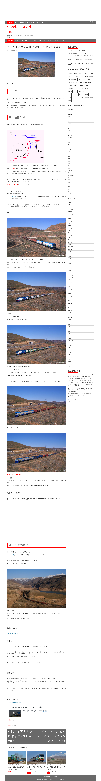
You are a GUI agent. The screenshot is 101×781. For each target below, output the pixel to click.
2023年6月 (70, 261)
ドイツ (69, 94)
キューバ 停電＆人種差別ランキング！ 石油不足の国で (79, 53)
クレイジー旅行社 (71, 144)
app (68, 111)
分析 (69, 156)
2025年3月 (70, 223)
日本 (78, 97)
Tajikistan (75, 85)
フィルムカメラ (71, 149)
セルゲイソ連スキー (21, 50)
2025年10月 (70, 214)
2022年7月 (70, 286)
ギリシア (70, 91)
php (68, 121)
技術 (69, 165)
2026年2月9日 (31, 764)
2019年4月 (70, 359)
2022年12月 (70, 275)
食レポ (69, 193)
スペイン (87, 91)
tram (16, 40)
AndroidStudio (71, 109)
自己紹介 (56, 40)
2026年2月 (70, 204)
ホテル (69, 151)
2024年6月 (70, 232)
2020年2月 (70, 336)
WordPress (70, 135)
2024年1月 (70, 244)
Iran (69, 79)
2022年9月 (70, 282)
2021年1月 (70, 314)
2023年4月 (70, 265)
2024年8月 (70, 230)
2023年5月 (70, 263)
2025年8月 (70, 218)
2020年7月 (70, 328)
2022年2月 (70, 298)
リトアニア (81, 94)
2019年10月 (70, 345)
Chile (69, 76)
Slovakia (70, 85)
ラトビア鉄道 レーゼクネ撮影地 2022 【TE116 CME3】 (80, 382)
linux (69, 116)
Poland (80, 82)
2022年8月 (70, 284)
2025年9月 (70, 216)
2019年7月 (70, 352)
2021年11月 (70, 305)
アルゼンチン (77, 88)
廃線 (21, 40)
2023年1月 (70, 272)
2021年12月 (70, 303)
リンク (62, 40)
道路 (69, 189)
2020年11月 (70, 319)
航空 (31, 40)
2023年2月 (70, 270)
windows (69, 132)
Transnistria (81, 85)
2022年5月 (70, 291)
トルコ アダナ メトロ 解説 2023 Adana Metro (22, 736)
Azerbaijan (81, 73)
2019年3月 (70, 361)
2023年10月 (70, 251)
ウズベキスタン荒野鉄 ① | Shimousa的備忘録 (80, 376)
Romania (85, 82)
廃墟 (26, 40)
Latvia (83, 79)
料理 (69, 168)
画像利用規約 (71, 175)
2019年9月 (70, 347)
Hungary (91, 76)
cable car (70, 114)
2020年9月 (70, 324)
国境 (35, 40)
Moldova (70, 82)
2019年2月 (70, 364)
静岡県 (69, 100)
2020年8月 (70, 326)
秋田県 (91, 97)
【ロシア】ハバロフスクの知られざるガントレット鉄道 (80, 388)
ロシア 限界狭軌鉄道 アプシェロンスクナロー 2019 (79, 393)
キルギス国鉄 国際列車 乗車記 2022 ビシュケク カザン (80, 378)
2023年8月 (70, 256)
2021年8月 (70, 310)
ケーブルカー (71, 147)
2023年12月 (70, 246)
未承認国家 (70, 170)
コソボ (75, 91)
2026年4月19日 (12, 764)
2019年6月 (70, 354)
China (73, 76)
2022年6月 (70, 289)
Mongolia (75, 82)
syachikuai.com (47, 776)
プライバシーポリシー (50, 777)
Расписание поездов (12, 633)
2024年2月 (70, 242)
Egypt (77, 76)
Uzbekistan (16, 725)
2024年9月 (70, 228)
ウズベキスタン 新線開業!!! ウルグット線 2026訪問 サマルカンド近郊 (31, 22)
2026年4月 (70, 202)
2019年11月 (70, 343)
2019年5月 (70, 357)
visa (40, 40)
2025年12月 (70, 209)
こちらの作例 (10, 555)
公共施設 (70, 154)
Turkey (86, 85)
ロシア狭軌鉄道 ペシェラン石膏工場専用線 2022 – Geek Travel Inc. (80, 395)
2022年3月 (70, 296)
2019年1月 (70, 366)
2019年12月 (70, 340)
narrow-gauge (70, 118)
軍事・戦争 (70, 186)
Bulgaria (91, 73)
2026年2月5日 (51, 764)
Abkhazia (70, 73)
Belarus (86, 73)
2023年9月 (70, 254)
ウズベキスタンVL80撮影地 (14, 702)
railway (10, 40)
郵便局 (69, 191)
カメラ (69, 142)
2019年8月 (70, 350)
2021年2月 (70, 312)
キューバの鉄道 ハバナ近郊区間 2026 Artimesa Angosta (80, 50)
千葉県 (91, 94)
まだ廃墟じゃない (71, 137)
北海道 (86, 94)
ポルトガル (75, 94)
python (69, 123)
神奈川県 (87, 97)
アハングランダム (11, 196)
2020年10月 (70, 321)
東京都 (81, 97)
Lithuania (88, 79)
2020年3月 (70, 333)
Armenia (75, 73)
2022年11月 (70, 277)
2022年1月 (70, 300)
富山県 (74, 97)
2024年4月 (70, 237)
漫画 (44, 40)
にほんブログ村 (71, 401)
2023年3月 (70, 268)
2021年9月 (70, 307)
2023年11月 (70, 249)
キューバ (89, 88)
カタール (84, 88)
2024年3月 (70, 239)
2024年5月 (70, 235)
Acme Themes (61, 779)
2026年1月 (70, 207)
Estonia (81, 76)
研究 (69, 177)
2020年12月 (70, 317)
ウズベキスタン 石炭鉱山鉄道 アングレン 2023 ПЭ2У (52, 736)
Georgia (86, 76)
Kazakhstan (73, 79)
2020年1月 (70, 338)
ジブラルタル (81, 91)
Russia (49, 40)
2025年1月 (70, 225)
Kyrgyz (79, 79)
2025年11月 (70, 211)
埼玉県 (69, 97)
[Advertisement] (50, 10)
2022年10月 (70, 279)
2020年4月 (70, 331)
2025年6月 (70, 221)
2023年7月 (70, 258)
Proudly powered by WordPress (43, 779)
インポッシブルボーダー (73, 140)
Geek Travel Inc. (19, 29)
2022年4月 (70, 293)
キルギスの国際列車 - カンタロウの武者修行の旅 (78, 380)
